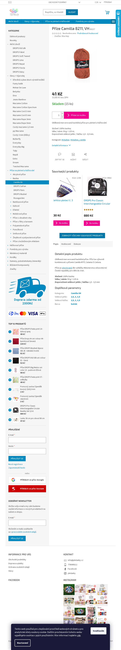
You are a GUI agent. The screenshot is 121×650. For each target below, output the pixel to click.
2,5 (72, 296)
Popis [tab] (55, 244)
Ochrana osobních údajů (19, 567)
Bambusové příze (20, 202)
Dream (16, 162)
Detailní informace (60, 145)
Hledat (72, 12)
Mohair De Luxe (19, 87)
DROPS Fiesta (19, 68)
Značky (13, 269)
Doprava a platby (15, 563)
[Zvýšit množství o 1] (62, 113)
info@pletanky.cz (75, 560)
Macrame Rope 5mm (22, 123)
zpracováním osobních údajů (23, 532)
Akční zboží (15, 44)
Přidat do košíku (78, 115)
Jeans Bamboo (19, 99)
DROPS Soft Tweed (21, 56)
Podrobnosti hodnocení (87, 33)
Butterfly (17, 139)
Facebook (72, 568)
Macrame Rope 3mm (22, 119)
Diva (15, 95)
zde (79, 635)
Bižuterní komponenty (19, 265)
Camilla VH (18, 182)
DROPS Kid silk (19, 48)
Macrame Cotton (20, 103)
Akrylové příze (19, 174)
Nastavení (22, 643)
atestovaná (67, 267)
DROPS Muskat (20, 194)
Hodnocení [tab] (66, 244)
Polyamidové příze (21, 225)
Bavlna (16, 178)
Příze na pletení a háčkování (22, 170)
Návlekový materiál (18, 253)
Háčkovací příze (17, 245)
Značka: (61, 36)
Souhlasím (98, 630)
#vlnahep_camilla (78, 139)
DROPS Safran (20, 186)
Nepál (15, 154)
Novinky (13, 40)
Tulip (15, 150)
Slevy (10, 571)
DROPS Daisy (18, 71)
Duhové (16, 206)
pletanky (72, 573)
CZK (97, 2)
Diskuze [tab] (77, 244)
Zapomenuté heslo (16, 468)
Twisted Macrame (21, 166)
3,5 (78, 296)
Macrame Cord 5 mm (22, 115)
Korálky (13, 257)
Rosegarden (19, 198)
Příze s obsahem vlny (22, 217)
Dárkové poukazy (17, 36)
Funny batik (18, 83)
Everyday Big (18, 146)
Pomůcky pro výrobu (19, 249)
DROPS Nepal (18, 64)
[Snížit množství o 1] (62, 117)
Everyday (17, 142)
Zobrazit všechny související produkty (82, 235)
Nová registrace (15, 464)
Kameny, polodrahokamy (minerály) (25, 261)
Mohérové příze (20, 213)
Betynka (16, 91)
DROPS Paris (19, 190)
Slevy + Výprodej (17, 75)
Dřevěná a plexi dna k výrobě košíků (28, 79)
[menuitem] (13, 21)
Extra (15, 158)
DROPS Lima (18, 60)
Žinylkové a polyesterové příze (26, 237)
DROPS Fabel (18, 52)
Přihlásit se (17, 458)
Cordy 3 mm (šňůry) (21, 135)
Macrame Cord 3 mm (22, 111)
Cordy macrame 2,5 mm (23, 127)
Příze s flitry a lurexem (22, 221)
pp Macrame (18, 131)
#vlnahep (66, 139)
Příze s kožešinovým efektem (26, 241)
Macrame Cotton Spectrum (25, 107)
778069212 (72, 564)
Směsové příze (19, 233)
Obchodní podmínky (58, 2)
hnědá (74, 304)
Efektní (16, 209)
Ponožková (18, 229)
